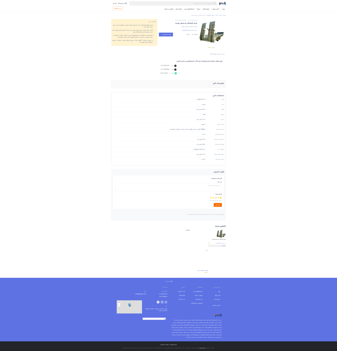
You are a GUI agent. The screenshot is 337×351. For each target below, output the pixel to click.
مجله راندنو (179, 9)
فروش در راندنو (169, 9)
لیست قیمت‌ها (167, 34)
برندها (198, 9)
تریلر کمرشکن (210, 15)
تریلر (216, 15)
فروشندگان (206, 9)
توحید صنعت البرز (220, 243)
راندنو (224, 15)
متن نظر (219, 182)
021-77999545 (165, 69)
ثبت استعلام (117, 8)
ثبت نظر (218, 205)
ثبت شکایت (182, 299)
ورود (114, 3)
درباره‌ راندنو (217, 299)
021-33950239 (165, 66)
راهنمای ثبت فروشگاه (197, 303)
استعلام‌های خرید (189, 9)
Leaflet (140, 312)
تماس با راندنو (216, 305)
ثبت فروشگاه (121, 3)
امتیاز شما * (218, 194)
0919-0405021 (164, 73)
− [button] (119, 305)
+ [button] (119, 302)
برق (219, 291)
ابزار (220, 15)
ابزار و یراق (217, 295)
